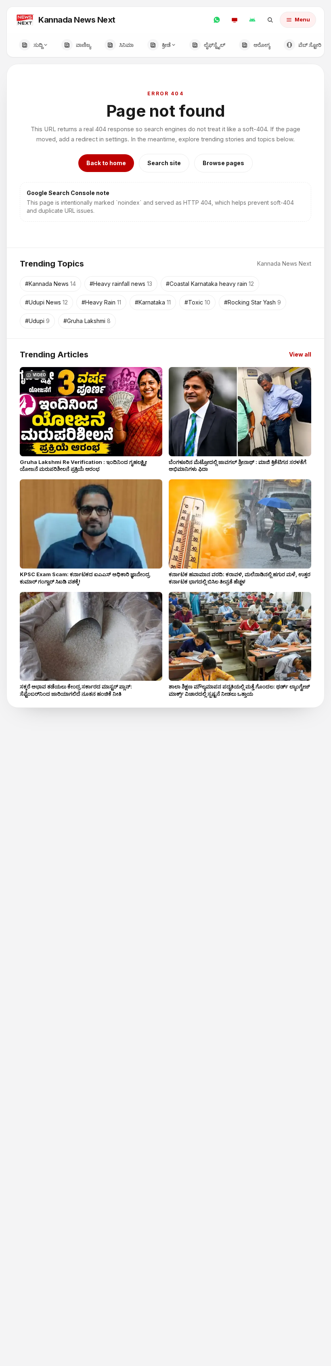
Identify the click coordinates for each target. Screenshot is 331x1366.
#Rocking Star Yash (252, 302)
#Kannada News (50, 283)
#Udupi (37, 320)
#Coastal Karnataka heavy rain (210, 283)
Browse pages (223, 162)
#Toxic (197, 302)
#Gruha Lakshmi (87, 320)
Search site (164, 162)
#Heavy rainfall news (121, 283)
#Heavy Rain (101, 302)
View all (300, 354)
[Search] (270, 20)
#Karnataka (153, 302)
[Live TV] (234, 20)
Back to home (106, 162)
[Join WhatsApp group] (217, 20)
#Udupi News (46, 302)
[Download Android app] (252, 20)
